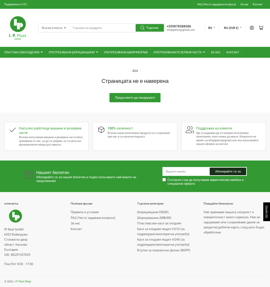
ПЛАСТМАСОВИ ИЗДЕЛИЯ (21, 52)
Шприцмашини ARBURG (154, 218)
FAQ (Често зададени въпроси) (216, 4)
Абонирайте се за (228, 171)
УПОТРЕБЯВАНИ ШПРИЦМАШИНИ (71, 52)
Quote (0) (266, 212)
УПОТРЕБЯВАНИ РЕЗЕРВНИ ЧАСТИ (177, 52)
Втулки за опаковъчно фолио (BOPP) (163, 250)
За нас (244, 4)
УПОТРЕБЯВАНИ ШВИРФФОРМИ (126, 52)
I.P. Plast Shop (22, 281)
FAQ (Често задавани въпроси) (93, 218)
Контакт (258, 4)
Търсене (152, 28)
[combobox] (116, 27)
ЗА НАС (216, 52)
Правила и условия (85, 212)
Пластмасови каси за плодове (159, 223)
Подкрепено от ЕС (15, 4)
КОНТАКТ (232, 52)
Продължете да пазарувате (135, 98)
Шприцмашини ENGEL (153, 212)
